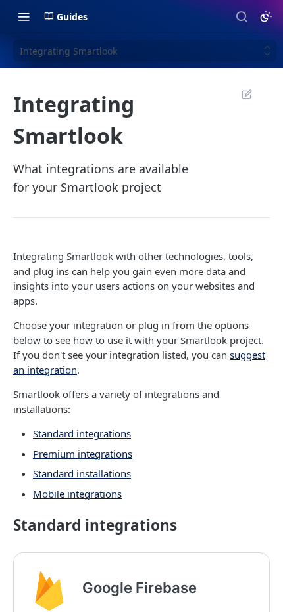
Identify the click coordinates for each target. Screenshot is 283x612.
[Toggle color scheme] (265, 16)
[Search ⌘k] (241, 16)
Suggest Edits (240, 94)
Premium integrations (82, 453)
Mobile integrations (77, 493)
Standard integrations (82, 433)
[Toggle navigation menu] (23, 16)
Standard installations (82, 473)
